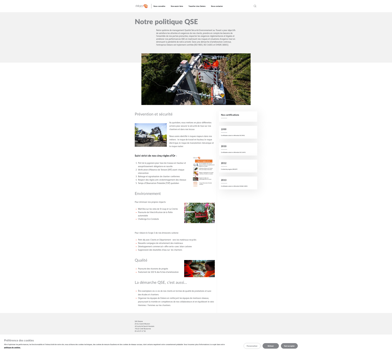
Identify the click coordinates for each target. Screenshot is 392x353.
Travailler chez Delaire (197, 6)
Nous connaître (159, 6)
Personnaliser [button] (252, 346)
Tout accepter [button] (289, 346)
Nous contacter (217, 6)
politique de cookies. (12, 347)
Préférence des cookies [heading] (19, 340)
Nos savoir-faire (177, 6)
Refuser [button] (271, 346)
